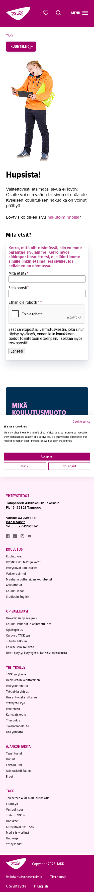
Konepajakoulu (16, 714)
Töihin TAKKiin (15, 815)
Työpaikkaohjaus (17, 691)
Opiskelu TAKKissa (18, 635)
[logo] (16, 868)
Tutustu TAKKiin (16, 641)
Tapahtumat (14, 753)
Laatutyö (12, 804)
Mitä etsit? (18, 273)
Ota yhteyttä (14, 732)
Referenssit (13, 709)
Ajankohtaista (18, 746)
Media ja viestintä (18, 832)
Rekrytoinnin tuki (17, 686)
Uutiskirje (12, 838)
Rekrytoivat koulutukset (21, 568)
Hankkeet (12, 821)
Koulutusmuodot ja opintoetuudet (28, 624)
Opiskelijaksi (17, 611)
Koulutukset (14, 556)
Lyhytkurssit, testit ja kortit (23, 562)
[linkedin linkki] (15, 537)
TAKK (9, 36)
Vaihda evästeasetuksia (24, 877)
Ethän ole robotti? (25, 302)
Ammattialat (14, 585)
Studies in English (17, 597)
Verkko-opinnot (16, 573)
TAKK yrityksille (16, 674)
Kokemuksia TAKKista (20, 647)
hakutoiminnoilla (63, 217)
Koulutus (14, 549)
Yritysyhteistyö (15, 703)
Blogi (9, 776)
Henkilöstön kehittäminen (23, 680)
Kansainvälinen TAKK (20, 827)
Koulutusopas (15, 591)
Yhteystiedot (17, 496)
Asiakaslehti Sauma (19, 771)
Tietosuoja (58, 877)
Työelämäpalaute (17, 726)
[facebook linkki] (8, 537)
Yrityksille (15, 667)
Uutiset (10, 759)
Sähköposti (19, 287)
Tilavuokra (13, 720)
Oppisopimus (14, 630)
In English (41, 886)
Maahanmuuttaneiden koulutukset (29, 579)
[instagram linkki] (23, 537)
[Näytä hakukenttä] (58, 13)
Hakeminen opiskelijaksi (21, 618)
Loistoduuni (14, 765)
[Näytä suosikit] (46, 13)
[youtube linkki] (29, 537)
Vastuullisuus (14, 809)
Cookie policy (81, 421)
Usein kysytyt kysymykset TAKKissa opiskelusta (36, 653)
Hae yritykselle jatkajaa (21, 697)
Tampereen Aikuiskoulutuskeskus (27, 798)
